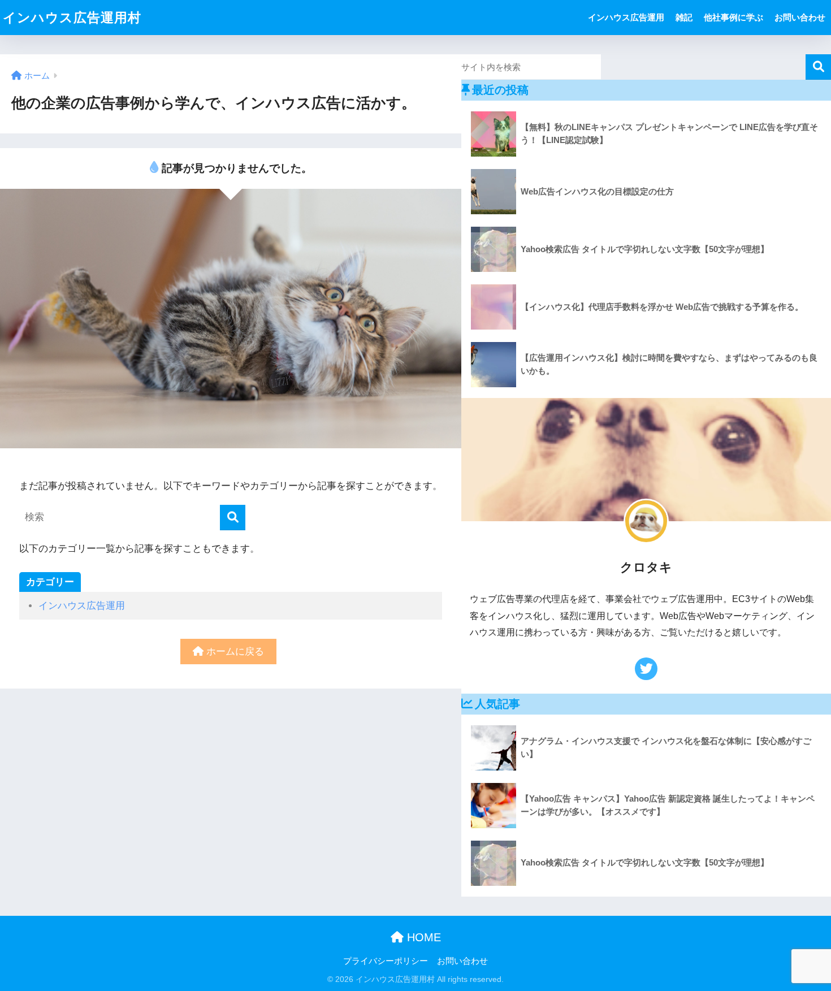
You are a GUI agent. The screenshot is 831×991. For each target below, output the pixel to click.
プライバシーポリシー (385, 961)
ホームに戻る (234, 651)
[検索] (232, 517)
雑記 (684, 17)
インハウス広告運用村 (72, 17)
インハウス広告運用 (626, 17)
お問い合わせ (799, 17)
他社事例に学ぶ (733, 17)
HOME (422, 937)
